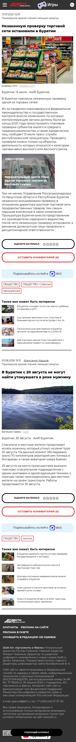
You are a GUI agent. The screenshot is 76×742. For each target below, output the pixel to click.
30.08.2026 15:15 (11, 360)
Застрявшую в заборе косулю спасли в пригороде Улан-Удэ (38, 566)
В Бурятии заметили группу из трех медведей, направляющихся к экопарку (42, 555)
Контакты (10, 627)
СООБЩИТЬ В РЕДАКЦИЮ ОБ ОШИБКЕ (29, 637)
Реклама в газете (16, 632)
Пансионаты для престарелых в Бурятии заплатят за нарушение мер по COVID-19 (39, 330)
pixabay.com (27, 85)
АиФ (26, 431)
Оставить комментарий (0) (38, 257)
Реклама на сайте (34, 627)
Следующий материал (36, 732)
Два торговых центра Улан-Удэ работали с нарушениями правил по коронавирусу (40, 341)
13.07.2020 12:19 (11, 14)
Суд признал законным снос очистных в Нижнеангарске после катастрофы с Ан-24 (40, 319)
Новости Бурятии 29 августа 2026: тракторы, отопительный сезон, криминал (41, 600)
